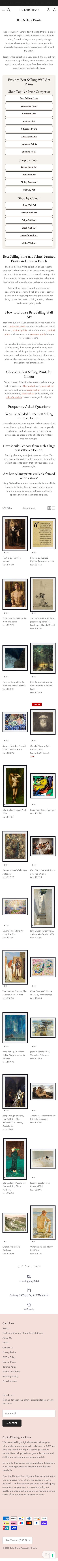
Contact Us (7, 1347)
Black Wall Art (29, 227)
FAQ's (5, 1342)
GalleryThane (15, 1548)
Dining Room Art (29, 182)
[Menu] (3, 9)
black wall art (28, 393)
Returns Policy (9, 1366)
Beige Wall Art (29, 220)
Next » (37, 1266)
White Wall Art (29, 243)
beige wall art (33, 390)
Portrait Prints (29, 113)
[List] (54, 508)
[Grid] (49, 508)
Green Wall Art (29, 212)
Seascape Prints (29, 136)
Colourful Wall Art (29, 235)
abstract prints (20, 330)
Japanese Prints (29, 144)
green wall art (47, 386)
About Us (7, 1338)
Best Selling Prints (29, 98)
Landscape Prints (29, 105)
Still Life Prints (29, 151)
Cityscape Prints (29, 128)
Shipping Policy (10, 1376)
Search (5, 1328)
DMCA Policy (8, 1357)
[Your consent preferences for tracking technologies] (53, 1556)
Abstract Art (29, 121)
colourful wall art (14, 397)
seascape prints (38, 334)
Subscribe (11, 1423)
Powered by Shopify (29, 1548)
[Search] (10, 9)
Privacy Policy (9, 1352)
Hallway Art (29, 189)
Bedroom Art (29, 174)
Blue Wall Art (29, 204)
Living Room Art (29, 166)
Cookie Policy (9, 1362)
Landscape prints (17, 326)
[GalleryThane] (29, 9)
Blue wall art (29, 386)
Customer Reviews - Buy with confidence (22, 1333)
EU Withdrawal (9, 1381)
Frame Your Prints (11, 1371)
